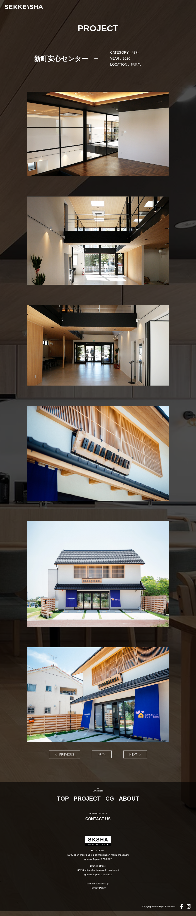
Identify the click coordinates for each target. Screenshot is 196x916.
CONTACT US (98, 819)
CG (109, 798)
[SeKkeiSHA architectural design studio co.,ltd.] (100, 7)
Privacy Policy (98, 888)
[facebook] (181, 906)
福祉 (135, 52)
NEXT (133, 754)
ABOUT (129, 798)
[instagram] (189, 906)
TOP (63, 798)
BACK (102, 754)
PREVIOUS (66, 754)
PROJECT (87, 798)
